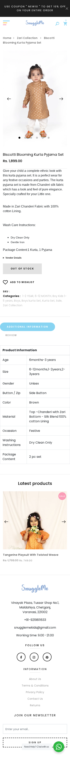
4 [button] (37, 138)
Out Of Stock (22, 268)
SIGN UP (35, 742)
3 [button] (31, 138)
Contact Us (35, 699)
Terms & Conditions (35, 685)
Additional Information (27, 326)
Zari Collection (27, 38)
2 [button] (25, 138)
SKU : (6, 291)
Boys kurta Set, (32, 301)
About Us (35, 679)
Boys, (18, 301)
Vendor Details (13, 257)
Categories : (12, 296)
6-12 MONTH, (43, 296)
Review (11, 335)
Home (7, 38)
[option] (35, 99)
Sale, (59, 301)
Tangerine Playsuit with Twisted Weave (30, 555)
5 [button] (43, 138)
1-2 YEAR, (28, 296)
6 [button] (49, 138)
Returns (35, 705)
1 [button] (19, 138)
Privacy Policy (35, 692)
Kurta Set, (49, 301)
